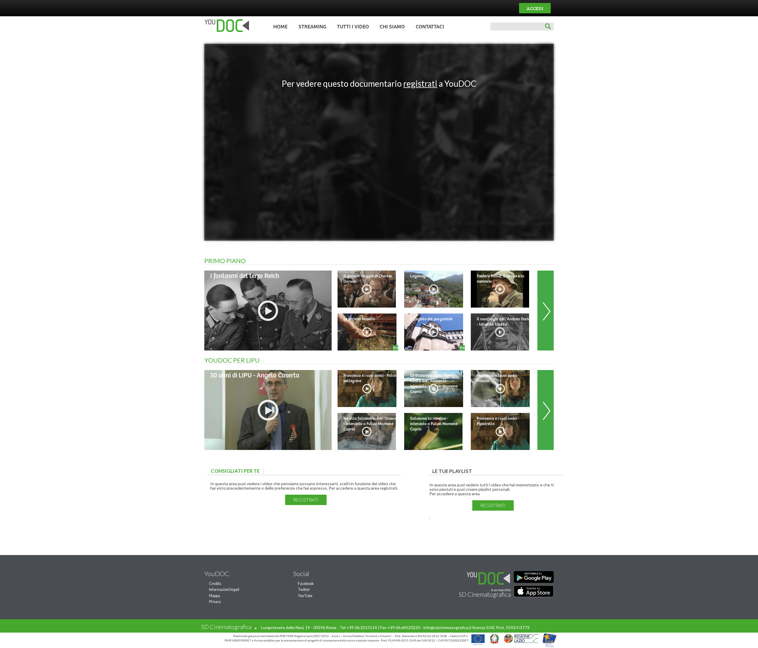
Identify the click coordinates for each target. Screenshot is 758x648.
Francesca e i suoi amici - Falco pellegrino (369, 378)
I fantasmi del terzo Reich (244, 276)
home (280, 27)
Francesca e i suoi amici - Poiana (498, 378)
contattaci (430, 27)
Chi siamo (392, 27)
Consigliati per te (237, 471)
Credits (215, 583)
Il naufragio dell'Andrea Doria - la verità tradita (503, 322)
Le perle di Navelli (359, 319)
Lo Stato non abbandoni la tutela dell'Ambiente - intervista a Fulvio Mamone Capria (433, 383)
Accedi (534, 8)
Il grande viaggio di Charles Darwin (367, 279)
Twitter (304, 589)
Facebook (306, 583)
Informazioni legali (224, 589)
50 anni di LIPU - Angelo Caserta (254, 375)
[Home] (225, 30)
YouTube (305, 596)
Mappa (214, 596)
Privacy (215, 601)
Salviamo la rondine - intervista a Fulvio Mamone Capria (433, 424)
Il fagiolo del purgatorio (431, 319)
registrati (420, 83)
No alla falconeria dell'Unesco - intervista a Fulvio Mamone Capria (370, 424)
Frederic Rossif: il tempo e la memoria (500, 279)
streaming (312, 27)
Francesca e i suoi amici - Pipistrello (498, 421)
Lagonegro (419, 276)
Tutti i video (353, 27)
